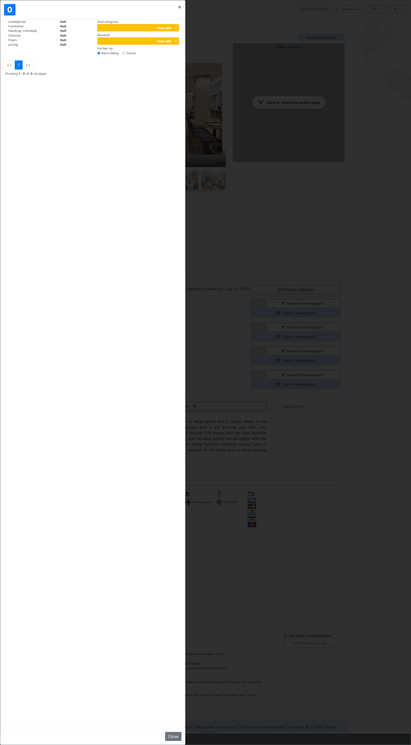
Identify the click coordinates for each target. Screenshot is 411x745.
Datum (131, 53)
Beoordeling (110, 53)
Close (173, 736)
